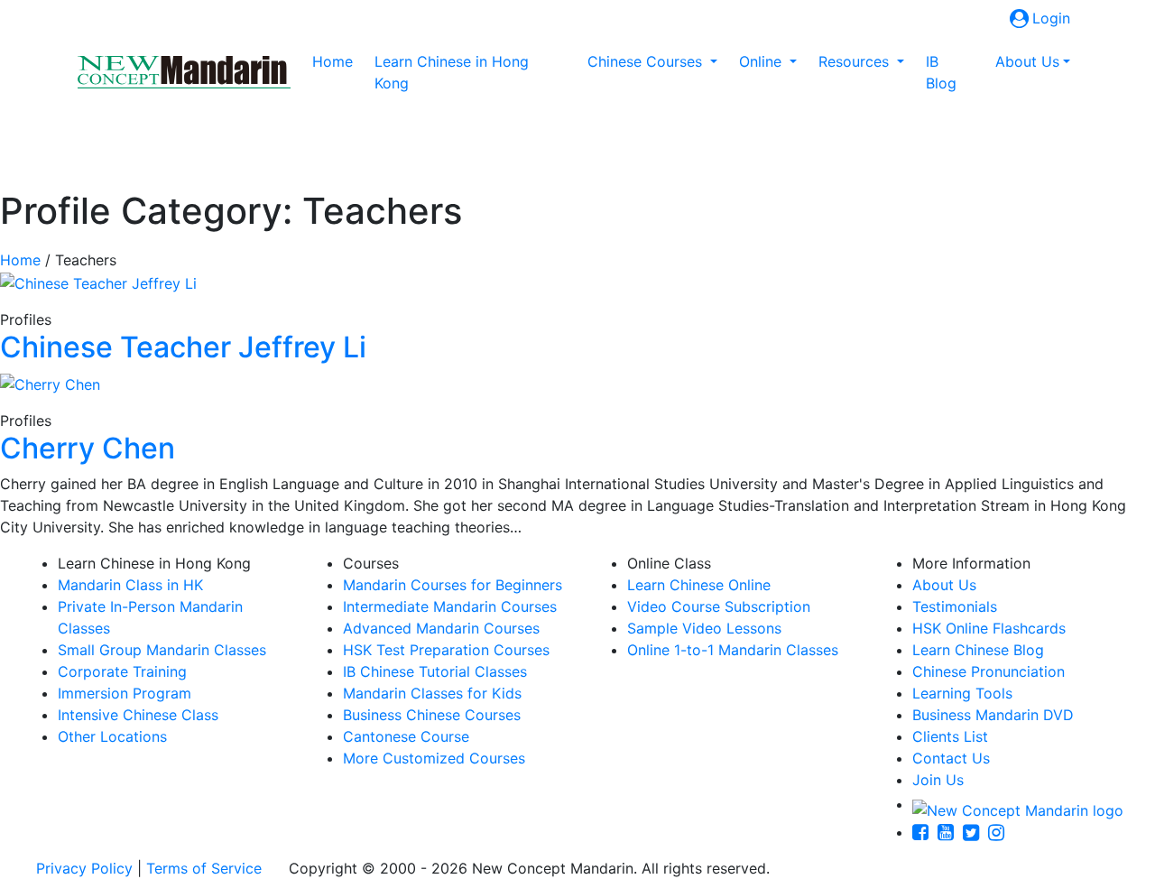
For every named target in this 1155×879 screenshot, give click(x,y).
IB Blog (941, 72)
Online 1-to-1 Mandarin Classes (732, 650)
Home (336, 60)
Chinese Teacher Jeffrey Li (183, 347)
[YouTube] (950, 832)
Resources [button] (855, 61)
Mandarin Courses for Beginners (452, 585)
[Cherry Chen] (50, 383)
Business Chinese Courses (432, 715)
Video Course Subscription (718, 606)
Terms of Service (204, 868)
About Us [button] (1027, 61)
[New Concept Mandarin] (1017, 804)
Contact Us (951, 758)
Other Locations (112, 736)
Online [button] (762, 61)
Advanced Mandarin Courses (441, 628)
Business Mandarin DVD (993, 715)
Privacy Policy (84, 868)
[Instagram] (1000, 832)
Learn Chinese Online (699, 585)
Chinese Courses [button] (647, 61)
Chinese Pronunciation (988, 671)
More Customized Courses (434, 758)
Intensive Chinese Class (138, 715)
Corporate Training (122, 671)
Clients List (950, 736)
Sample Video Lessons (704, 628)
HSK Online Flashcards (989, 628)
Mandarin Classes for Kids (432, 693)
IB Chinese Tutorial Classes (435, 671)
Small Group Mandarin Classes (162, 650)
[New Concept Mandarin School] (184, 72)
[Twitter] (975, 832)
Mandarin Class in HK (130, 585)
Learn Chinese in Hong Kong (451, 72)
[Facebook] (925, 832)
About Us (944, 585)
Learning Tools (962, 693)
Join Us (938, 780)
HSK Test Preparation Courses (446, 650)
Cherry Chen (87, 448)
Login (1051, 18)
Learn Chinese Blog (978, 650)
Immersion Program (124, 693)
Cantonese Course (406, 736)
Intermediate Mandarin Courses (450, 606)
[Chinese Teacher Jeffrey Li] (98, 282)
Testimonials (954, 606)
